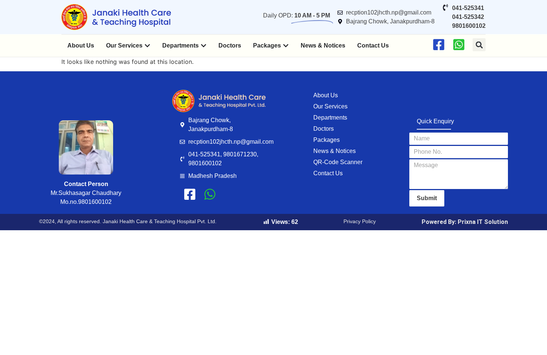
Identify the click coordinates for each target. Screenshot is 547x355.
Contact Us (328, 173)
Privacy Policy (359, 221)
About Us (325, 95)
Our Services (330, 106)
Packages (326, 140)
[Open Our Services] (147, 45)
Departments (330, 117)
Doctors (323, 129)
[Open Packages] (286, 45)
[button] (479, 44)
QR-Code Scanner (337, 162)
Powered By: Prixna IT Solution (465, 221)
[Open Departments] (204, 45)
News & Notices (334, 151)
